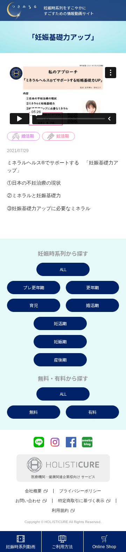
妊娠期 (60, 341)
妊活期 (62, 136)
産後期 (60, 360)
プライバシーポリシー (80, 491)
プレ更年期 (33, 287)
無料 (33, 412)
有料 (92, 412)
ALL (63, 269)
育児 (33, 305)
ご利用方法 (62, 546)
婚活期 (27, 136)
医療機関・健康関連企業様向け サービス (63, 477)
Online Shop (104, 546)
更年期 (92, 287)
